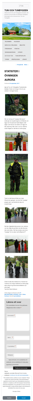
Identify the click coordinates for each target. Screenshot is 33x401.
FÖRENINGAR (8, 48)
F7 (20, 293)
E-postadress (12, 346)
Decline (9, 398)
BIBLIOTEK (22, 45)
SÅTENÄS (15, 294)
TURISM (7, 59)
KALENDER (17, 41)
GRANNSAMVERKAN (10, 52)
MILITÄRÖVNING (8, 294)
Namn (10, 337)
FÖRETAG (16, 48)
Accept (24, 398)
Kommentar (11, 315)
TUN (20, 294)
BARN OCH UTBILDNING (11, 45)
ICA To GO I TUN (9, 55)
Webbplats (10, 355)
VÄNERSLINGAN (15, 59)
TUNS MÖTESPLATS (20, 55)
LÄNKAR (24, 59)
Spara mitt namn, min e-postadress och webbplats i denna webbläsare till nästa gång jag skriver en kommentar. (17, 362)
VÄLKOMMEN (8, 41)
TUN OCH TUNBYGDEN (16, 10)
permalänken (17, 296)
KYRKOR (20, 52)
